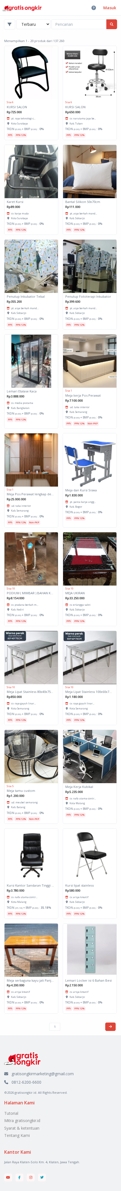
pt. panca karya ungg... (83, 502)
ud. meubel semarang (24, 802)
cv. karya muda (20, 213)
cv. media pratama (22, 403)
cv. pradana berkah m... (24, 605)
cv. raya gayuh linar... (23, 703)
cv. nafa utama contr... (83, 798)
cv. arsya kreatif (79, 897)
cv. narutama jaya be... (83, 118)
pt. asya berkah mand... (83, 213)
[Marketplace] (22, 1059)
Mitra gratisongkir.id (22, 1120)
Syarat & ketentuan (21, 1128)
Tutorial (11, 1113)
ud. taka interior (79, 407)
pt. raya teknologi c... (23, 118)
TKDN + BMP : (25, 129)
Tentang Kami (17, 1135)
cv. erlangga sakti (80, 605)
